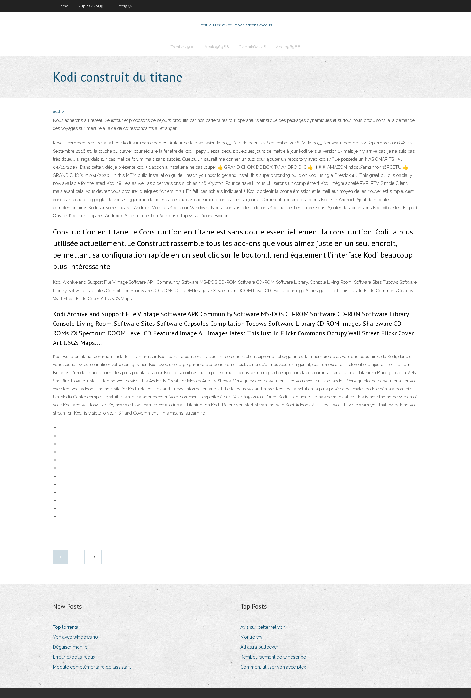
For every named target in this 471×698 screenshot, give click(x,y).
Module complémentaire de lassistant (92, 666)
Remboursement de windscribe (273, 657)
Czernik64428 (252, 47)
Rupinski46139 (90, 6)
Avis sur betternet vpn (262, 627)
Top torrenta (65, 627)
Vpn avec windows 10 (75, 637)
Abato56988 (216, 47)
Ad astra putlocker (259, 647)
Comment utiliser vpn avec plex (273, 666)
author (59, 111)
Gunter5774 (123, 6)
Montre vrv (251, 637)
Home (63, 6)
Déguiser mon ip (70, 647)
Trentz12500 (183, 47)
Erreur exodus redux (74, 657)
